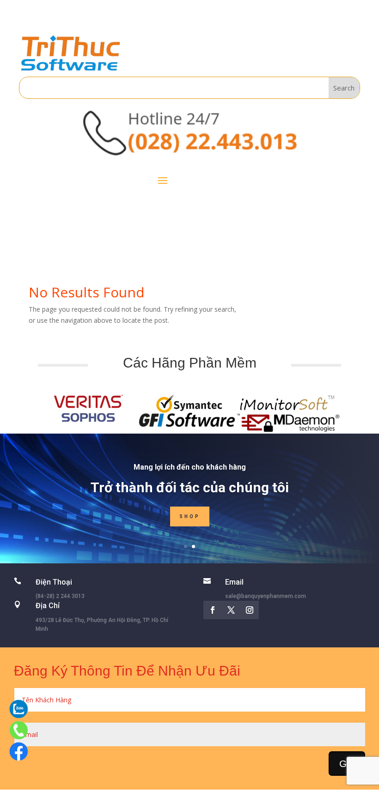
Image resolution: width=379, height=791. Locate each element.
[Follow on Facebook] (212, 610)
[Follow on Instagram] (249, 610)
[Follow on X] (231, 610)
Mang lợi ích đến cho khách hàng (190, 467)
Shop (189, 516)
